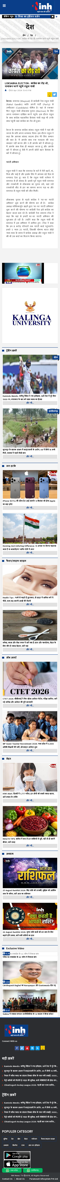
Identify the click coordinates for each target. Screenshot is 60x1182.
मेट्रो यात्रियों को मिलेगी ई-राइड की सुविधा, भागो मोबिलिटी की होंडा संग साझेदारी (30, 1080)
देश (31, 35)
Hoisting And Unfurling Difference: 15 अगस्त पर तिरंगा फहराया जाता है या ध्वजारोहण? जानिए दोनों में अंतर (29, 547)
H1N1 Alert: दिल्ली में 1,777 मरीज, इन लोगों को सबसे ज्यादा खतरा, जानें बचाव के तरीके (28, 795)
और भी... (30, 403)
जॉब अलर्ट (11, 657)
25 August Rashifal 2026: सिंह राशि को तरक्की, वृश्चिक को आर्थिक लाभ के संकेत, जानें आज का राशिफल (29, 892)
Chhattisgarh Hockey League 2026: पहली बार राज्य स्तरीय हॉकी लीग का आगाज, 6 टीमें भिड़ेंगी (29, 1085)
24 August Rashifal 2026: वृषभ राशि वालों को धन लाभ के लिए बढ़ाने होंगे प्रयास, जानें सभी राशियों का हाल (28, 934)
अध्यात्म (10, 854)
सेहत (8, 759)
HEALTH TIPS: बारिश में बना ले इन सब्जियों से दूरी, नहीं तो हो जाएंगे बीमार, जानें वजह (29, 840)
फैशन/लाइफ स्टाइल (16, 561)
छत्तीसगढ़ (35, 1170)
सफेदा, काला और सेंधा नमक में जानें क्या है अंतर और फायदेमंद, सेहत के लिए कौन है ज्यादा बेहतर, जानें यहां (29, 644)
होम (24, 35)
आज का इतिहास (34, 1145)
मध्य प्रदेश (14, 1170)
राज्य (23, 1145)
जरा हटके (11, 466)
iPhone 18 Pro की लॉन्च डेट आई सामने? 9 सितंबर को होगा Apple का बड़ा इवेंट (29, 502)
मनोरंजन (34, 1139)
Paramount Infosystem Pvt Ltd (44, 1178)
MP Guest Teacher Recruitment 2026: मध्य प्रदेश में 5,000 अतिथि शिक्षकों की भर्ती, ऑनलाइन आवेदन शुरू (28, 745)
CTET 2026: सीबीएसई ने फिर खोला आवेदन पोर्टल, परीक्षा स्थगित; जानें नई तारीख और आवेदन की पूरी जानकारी (30, 700)
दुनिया (5, 1139)
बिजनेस (15, 1145)
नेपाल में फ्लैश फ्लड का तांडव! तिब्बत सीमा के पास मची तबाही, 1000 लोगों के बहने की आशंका (30, 1075)
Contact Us (7, 1178)
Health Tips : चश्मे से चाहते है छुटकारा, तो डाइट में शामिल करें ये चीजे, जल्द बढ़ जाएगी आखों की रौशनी (28, 599)
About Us (20, 1178)
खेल (19, 1139)
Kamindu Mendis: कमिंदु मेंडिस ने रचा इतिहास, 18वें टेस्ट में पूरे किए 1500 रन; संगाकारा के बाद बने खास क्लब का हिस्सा (30, 1066)
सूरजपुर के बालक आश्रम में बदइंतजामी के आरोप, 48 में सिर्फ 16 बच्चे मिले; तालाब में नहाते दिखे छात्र (30, 1071)
